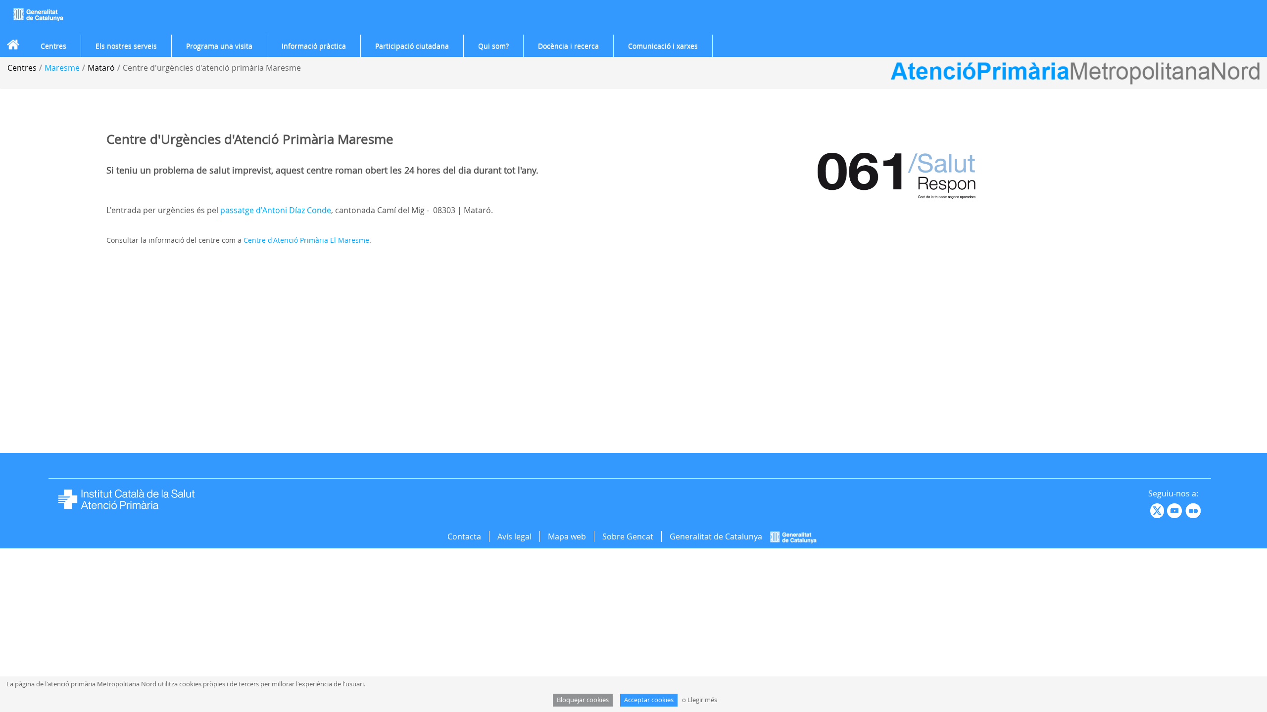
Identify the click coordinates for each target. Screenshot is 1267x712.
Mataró (101, 67)
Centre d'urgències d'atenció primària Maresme (212, 67)
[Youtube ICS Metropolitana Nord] (1149, 509)
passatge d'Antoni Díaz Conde (275, 210)
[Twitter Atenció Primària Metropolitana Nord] (1158, 509)
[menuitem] (53, 46)
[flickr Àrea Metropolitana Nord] (1194, 509)
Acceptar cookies (649, 700)
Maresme (62, 67)
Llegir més (702, 700)
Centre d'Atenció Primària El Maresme (306, 240)
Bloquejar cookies (583, 700)
